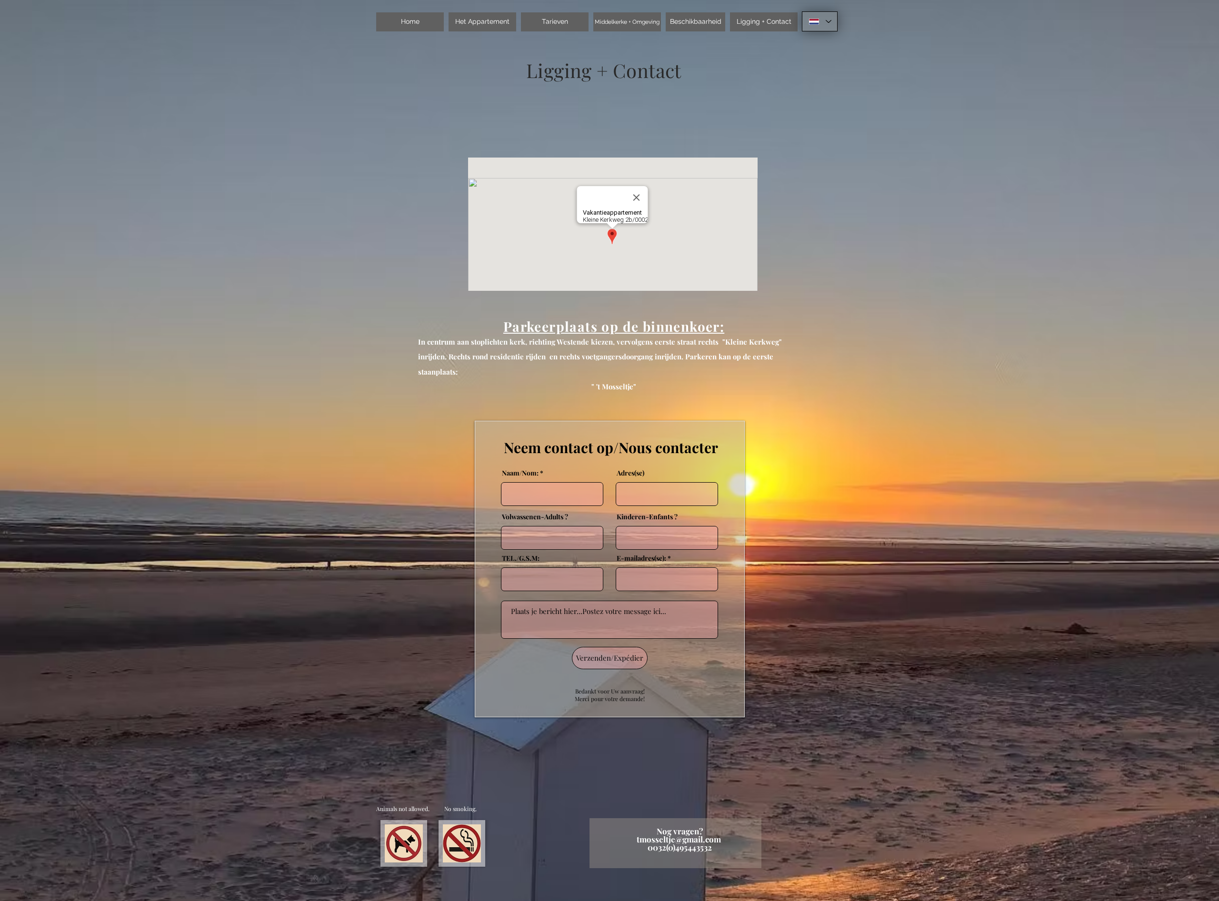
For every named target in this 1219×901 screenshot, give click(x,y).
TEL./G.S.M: (521, 558)
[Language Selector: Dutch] (820, 21)
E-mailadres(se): (641, 558)
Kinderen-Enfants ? (647, 517)
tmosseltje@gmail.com (679, 839)
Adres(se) (630, 473)
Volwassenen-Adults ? (535, 517)
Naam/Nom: (520, 473)
